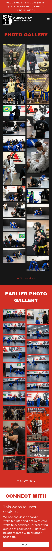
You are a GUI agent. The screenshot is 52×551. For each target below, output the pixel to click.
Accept (26, 544)
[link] (17, 19)
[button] (48, 19)
